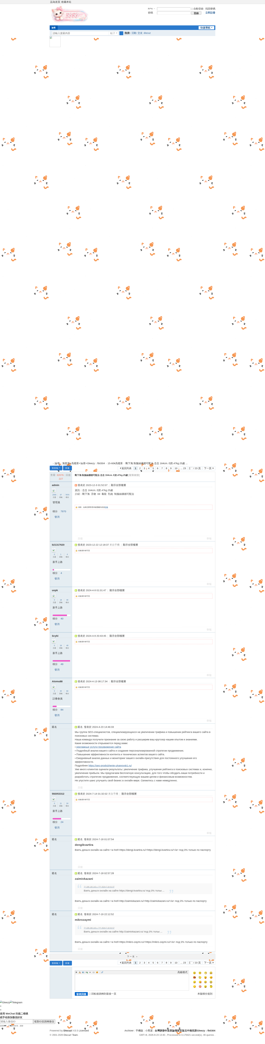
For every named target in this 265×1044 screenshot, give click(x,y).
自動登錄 (198, 8)
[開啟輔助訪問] (211, 2)
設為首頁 (55, 2)
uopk (55, 590)
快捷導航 (205, 27)
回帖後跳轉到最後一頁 (103, 993)
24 (67, 803)
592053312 (58, 793)
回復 (67, 468)
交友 (140, 33)
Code (93, 972)
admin (55, 485)
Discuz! (67, 1030)
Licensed (84, 1030)
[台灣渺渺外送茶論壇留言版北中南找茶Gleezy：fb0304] (70, 14)
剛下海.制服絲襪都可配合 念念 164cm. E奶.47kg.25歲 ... (156, 463)
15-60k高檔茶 (115, 463)
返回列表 (127, 468)
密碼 (150, 12)
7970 (67, 495)
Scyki (55, 635)
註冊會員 (58, 698)
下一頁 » (132, 956)
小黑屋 (149, 1030)
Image (83, 972)
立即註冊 (210, 12)
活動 (134, 33)
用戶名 (150, 9)
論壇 (53, 28)
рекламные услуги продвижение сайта (98, 747)
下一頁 (207, 468)
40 (67, 600)
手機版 (139, 1030)
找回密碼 (210, 8)
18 (61, 600)
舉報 (209, 538)
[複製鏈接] (134, 475)
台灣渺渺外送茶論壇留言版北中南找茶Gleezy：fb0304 (51, 463)
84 (67, 691)
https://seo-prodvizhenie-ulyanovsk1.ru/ (110, 765)
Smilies (97, 972)
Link (86, 972)
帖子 (112, 33)
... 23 (183, 468)
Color (79, 972)
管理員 (56, 502)
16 (61, 645)
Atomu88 (57, 681)
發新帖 (55, 468)
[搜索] (121, 33)
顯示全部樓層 (118, 485)
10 (176, 468)
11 (61, 803)
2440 (54, 495)
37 (61, 495)
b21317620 (58, 544)
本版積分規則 (205, 993)
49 (67, 645)
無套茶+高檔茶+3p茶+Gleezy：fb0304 (83, 463)
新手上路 (58, 562)
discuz (147, 33)
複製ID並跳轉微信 (44, 1021)
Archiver (129, 1030)
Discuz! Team (71, 1035)
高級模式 (182, 972)
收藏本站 (66, 2)
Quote (90, 972)
